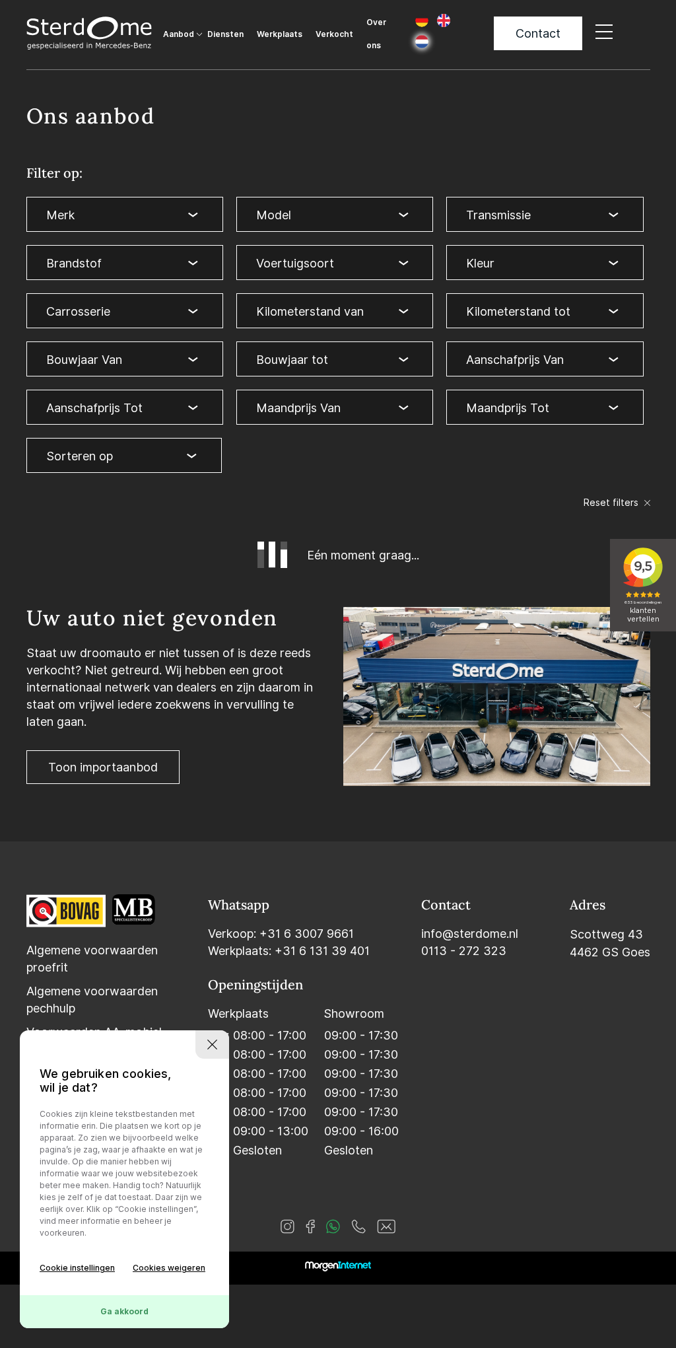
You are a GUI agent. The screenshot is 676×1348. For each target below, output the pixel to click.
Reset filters (612, 502)
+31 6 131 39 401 (322, 951)
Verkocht (334, 34)
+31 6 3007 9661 (306, 933)
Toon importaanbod (103, 767)
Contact (538, 33)
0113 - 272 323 (463, 951)
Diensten (225, 34)
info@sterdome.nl (469, 933)
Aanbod (178, 34)
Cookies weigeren (169, 1268)
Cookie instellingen (77, 1268)
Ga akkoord (124, 1311)
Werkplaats (279, 34)
